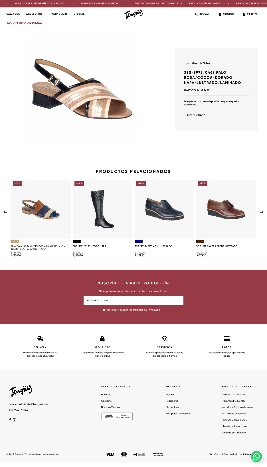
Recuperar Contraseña (178, 414)
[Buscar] (202, 14)
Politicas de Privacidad (234, 414)
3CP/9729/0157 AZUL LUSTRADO (153, 246)
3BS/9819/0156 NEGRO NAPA (89, 246)
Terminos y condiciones (234, 420)
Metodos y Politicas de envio (237, 407)
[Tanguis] (133, 14)
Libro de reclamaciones (234, 426)
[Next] (261, 212)
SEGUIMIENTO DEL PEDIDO (24, 23)
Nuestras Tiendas (110, 407)
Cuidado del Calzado (233, 394)
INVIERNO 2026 (58, 14)
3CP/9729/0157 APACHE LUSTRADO (217, 246)
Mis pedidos (172, 407)
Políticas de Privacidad (146, 310)
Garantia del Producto (234, 433)
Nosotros (106, 394)
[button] (256, 456)
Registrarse (172, 401)
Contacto (106, 401)
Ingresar (170, 394)
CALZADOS (13, 14)
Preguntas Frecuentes (233, 401)
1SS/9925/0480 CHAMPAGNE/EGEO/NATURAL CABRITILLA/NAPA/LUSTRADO (38, 247)
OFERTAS (79, 14)
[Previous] (5, 212)
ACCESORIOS (34, 14)
